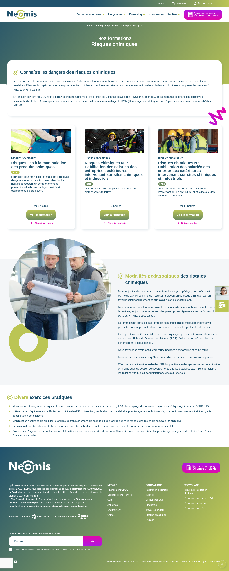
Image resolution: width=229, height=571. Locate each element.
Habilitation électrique (157, 490)
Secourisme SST (154, 500)
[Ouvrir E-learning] (144, 15)
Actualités (112, 505)
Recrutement (114, 510)
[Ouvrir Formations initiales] (103, 15)
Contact (111, 515)
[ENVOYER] (92, 541)
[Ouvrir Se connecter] (195, 3)
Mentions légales (113, 561)
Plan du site (128, 561)
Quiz (109, 500)
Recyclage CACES (194, 508)
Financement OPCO (117, 490)
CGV (138, 561)
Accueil (90, 25)
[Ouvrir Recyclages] (124, 15)
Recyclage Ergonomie (195, 503)
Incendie (150, 495)
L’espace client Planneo (119, 495)
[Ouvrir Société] (179, 15)
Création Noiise (212, 561)
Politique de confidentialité (155, 561)
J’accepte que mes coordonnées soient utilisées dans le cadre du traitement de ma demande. (52, 549)
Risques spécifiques (108, 25)
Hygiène (150, 520)
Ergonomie (151, 505)
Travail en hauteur (155, 510)
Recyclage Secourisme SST (198, 498)
